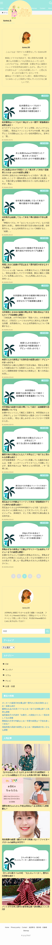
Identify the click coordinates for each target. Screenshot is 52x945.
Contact (24, 927)
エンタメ (9, 670)
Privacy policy (15, 927)
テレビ (8, 681)
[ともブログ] (26, 12)
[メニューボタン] (1, 3)
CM (6, 664)
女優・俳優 (10, 686)
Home (7, 927)
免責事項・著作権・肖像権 (38, 927)
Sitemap (26, 931)
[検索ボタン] (50, 3)
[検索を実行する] (47, 631)
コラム (8, 675)
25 (39, 576)
